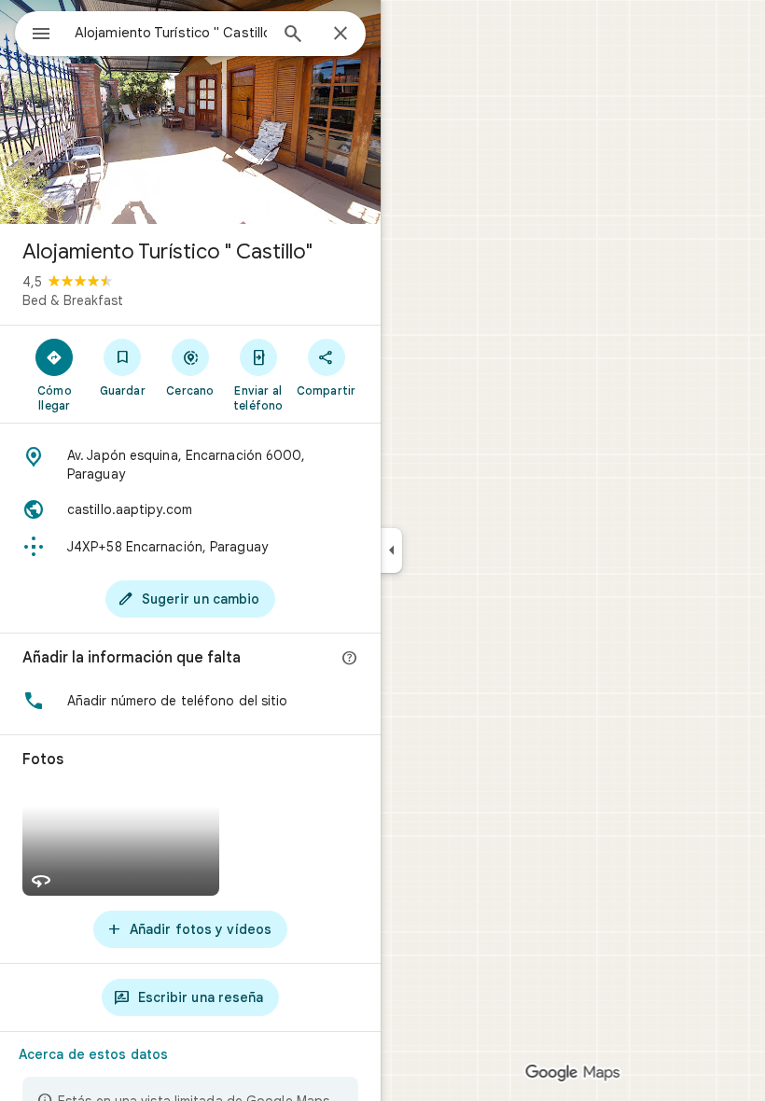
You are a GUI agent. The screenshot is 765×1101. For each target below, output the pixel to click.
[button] (190, 700)
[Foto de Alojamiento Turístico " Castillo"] (190, 112)
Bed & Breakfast (72, 300)
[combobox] (171, 32)
